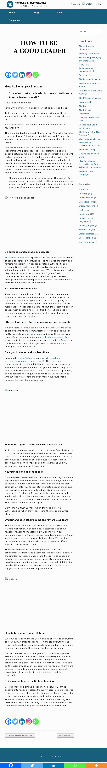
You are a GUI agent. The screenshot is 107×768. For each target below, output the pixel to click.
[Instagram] (29, 75)
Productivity (84, 229)
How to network (65, 735)
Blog (36, 12)
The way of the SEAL (89, 53)
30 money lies (85, 75)
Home (12, 12)
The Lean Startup (87, 149)
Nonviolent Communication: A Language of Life (87, 67)
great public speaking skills (54, 337)
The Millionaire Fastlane (90, 98)
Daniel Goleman (26, 358)
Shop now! (14, 20)
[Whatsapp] (35, 75)
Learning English (86, 225)
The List (83, 106)
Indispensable (85, 102)
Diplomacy (84, 210)
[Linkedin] (22, 75)
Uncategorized (86, 237)
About (60, 12)
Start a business (86, 233)
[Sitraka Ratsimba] (27, 4)
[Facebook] (8, 75)
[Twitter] (15, 75)
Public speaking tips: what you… (20, 735)
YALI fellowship (86, 242)
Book (81, 189)
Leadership (84, 214)
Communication (86, 197)
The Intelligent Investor (90, 79)
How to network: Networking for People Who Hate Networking (90, 164)
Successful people (15, 257)
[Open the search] (103, 16)
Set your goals (34, 334)
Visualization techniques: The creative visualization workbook (90, 142)
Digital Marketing (87, 206)
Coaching (83, 193)
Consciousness (86, 201)
